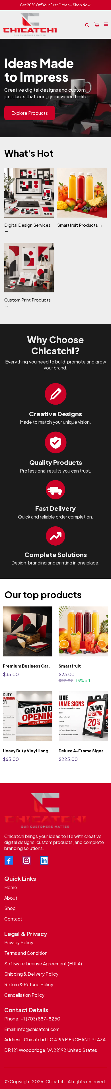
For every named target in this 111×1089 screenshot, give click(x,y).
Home (10, 887)
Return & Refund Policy (28, 984)
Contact (13, 919)
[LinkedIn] (44, 860)
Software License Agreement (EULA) (43, 964)
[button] (105, 24)
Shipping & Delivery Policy (31, 974)
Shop (10, 908)
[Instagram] (26, 860)
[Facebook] (9, 860)
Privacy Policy (18, 942)
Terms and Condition (26, 953)
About (10, 898)
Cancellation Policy (24, 995)
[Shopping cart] (97, 24)
